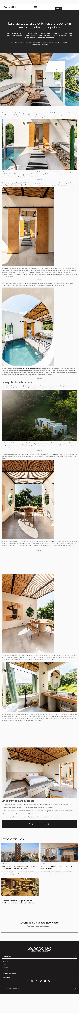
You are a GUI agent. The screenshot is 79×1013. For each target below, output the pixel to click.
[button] (48, 824)
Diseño (2, 898)
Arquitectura (4, 863)
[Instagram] (33, 982)
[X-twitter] (37, 982)
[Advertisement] (39, 562)
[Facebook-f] (29, 982)
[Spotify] (50, 982)
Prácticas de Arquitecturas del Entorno (28, 369)
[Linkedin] (46, 982)
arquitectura (8, 454)
